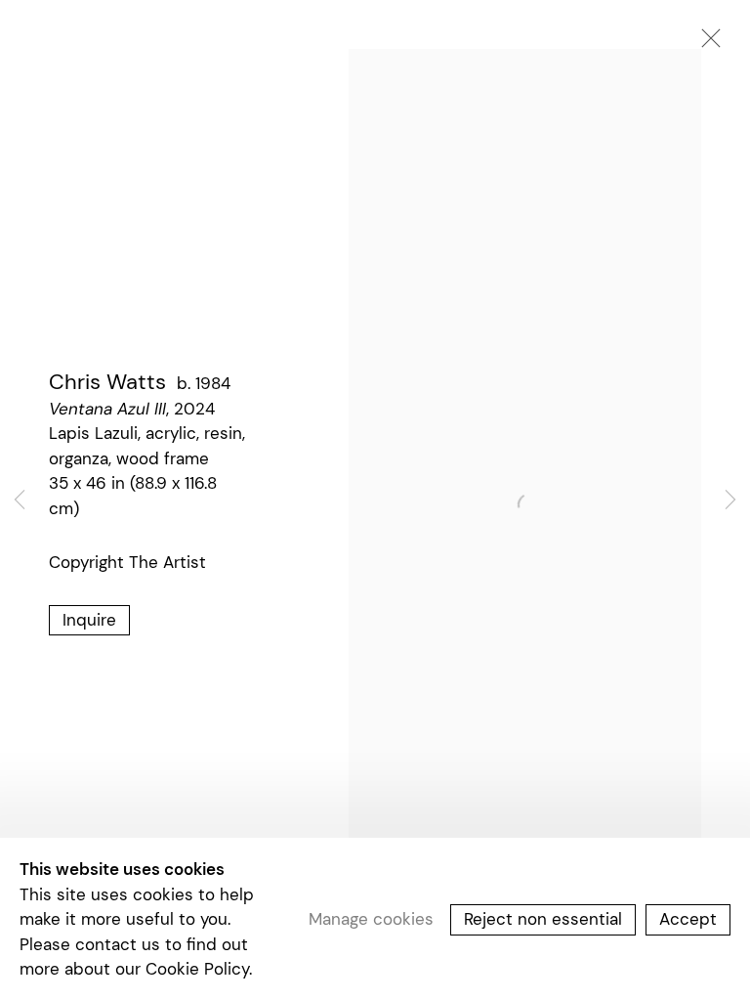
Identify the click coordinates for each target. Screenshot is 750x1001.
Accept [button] (688, 919)
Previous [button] (19, 501)
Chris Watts (107, 382)
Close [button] (706, 44)
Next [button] (730, 501)
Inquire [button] (89, 620)
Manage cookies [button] (371, 919)
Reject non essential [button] (543, 919)
